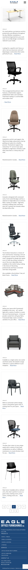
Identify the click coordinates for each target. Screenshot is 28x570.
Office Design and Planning (9, 550)
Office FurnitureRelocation (6, 554)
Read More (17, 54)
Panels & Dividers (7, 539)
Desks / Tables (6, 536)
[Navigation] (25, 2)
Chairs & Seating (6, 542)
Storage (4, 545)
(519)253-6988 (6, 564)
